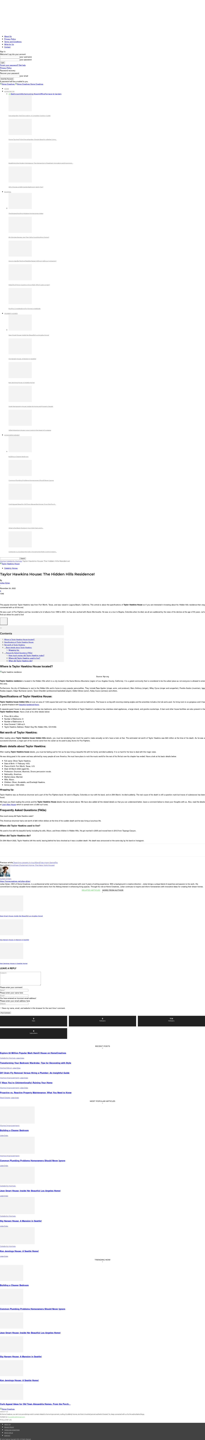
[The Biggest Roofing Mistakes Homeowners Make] (20, 208)
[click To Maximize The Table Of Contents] (3, 621)
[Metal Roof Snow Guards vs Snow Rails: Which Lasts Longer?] (20, 279)
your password (25, 59)
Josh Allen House (9, 804)
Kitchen (24, 94)
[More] (34, 597)
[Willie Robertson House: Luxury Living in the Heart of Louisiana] (20, 425)
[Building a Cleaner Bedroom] (20, 451)
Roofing (7, 192)
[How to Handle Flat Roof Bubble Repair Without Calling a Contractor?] (20, 255)
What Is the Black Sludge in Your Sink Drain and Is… (26, 528)
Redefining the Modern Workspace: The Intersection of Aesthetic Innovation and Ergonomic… (41, 163)
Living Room (34, 94)
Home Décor (6, 1068)
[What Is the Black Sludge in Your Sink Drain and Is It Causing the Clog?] (20, 522)
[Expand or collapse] (5, 653)
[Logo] (7, 84)
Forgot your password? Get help (13, 65)
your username (26, 56)
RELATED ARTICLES (91, 890)
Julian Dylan (5, 583)
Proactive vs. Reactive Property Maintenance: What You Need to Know (35, 1092)
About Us (8, 36)
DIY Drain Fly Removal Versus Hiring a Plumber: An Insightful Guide (34, 1072)
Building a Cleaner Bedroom (18, 456)
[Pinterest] (18, 597)
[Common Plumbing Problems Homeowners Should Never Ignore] (20, 475)
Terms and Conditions (13, 41)
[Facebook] (3, 597)
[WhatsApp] (26, 597)
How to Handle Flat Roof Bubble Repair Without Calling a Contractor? (32, 261)
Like (33, 1016)
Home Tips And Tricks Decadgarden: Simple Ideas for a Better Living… (33, 139)
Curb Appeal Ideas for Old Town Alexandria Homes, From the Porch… (32, 504)
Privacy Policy (10, 39)
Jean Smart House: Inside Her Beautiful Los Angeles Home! (29, 335)
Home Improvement (12, 435)
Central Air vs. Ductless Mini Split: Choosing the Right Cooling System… (33, 552)
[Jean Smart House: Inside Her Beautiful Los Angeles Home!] (20, 329)
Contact (7, 47)
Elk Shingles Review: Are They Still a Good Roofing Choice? (29, 237)
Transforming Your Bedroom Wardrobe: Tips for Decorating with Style (35, 1062)
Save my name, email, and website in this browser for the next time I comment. (33, 1008)
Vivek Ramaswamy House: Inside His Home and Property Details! (31, 406)
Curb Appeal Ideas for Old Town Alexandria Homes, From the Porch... (35, 1404)
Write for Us (9, 44)
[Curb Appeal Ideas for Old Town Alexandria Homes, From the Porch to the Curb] (20, 499)
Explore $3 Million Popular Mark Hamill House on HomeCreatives (33, 1052)
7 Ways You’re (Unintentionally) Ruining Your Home (26, 1082)
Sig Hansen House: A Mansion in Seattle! (22, 359)
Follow (102, 1016)
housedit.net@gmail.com (16, 1417)
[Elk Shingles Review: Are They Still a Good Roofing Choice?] (20, 232)
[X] (11, 597)
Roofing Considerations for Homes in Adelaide (24, 308)
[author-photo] (5, 876)
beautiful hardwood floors (29, 704)
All (10, 94)
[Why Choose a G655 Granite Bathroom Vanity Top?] (20, 181)
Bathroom (15, 94)
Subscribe (33, 1029)
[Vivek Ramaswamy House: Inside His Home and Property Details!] (20, 401)
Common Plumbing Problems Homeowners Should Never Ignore (31, 480)
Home (6, 89)
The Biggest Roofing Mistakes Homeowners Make (26, 213)
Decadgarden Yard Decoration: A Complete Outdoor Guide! (30, 115)
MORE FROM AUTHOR (112, 890)
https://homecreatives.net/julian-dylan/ (15, 881)
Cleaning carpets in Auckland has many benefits (35, 862)
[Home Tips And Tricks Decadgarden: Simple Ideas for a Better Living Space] (20, 134)
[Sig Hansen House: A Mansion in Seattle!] (20, 353)
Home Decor (9, 91)
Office (42, 94)
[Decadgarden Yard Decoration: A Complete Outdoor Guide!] (20, 110)
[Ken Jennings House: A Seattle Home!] (20, 377)
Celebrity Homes (11, 313)
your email (24, 75)
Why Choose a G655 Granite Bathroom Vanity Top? (26, 187)
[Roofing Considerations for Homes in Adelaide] (20, 303)
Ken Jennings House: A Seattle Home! (22, 382)
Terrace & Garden (53, 94)
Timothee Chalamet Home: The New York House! (32, 865)
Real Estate (5, 1098)
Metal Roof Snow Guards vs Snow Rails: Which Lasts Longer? (29, 285)
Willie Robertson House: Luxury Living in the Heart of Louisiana (30, 430)
